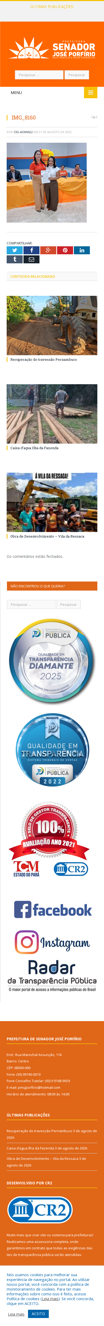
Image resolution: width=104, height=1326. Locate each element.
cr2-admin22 (23, 132)
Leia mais (50, 1298)
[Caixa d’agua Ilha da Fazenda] (52, 413)
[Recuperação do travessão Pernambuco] (52, 325)
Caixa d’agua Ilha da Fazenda (51, 12)
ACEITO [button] (38, 1313)
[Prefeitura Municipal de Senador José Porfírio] (52, 46)
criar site (39, 1235)
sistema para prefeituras (72, 1235)
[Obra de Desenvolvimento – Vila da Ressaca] (52, 502)
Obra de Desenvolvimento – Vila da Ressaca (47, 536)
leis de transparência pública (30, 1254)
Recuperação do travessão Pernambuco (43, 359)
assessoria (43, 1241)
